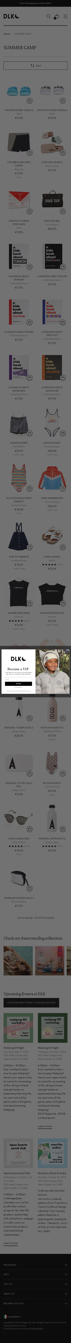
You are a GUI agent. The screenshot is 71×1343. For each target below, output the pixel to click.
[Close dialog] (67, 651)
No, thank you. (18, 687)
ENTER (18, 683)
